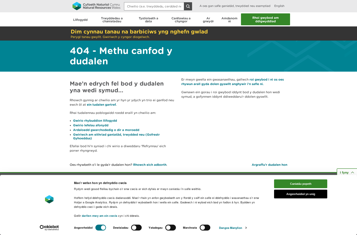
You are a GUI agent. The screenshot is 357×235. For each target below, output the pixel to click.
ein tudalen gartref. (102, 104)
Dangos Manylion (230, 228)
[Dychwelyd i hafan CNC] (96, 6)
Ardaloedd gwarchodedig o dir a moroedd (106, 130)
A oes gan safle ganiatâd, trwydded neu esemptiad (235, 6)
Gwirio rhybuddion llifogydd (95, 120)
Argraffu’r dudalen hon (269, 164)
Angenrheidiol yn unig (300, 194)
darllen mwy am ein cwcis (99, 216)
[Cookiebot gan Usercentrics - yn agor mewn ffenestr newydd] (49, 228)
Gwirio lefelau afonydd (90, 125)
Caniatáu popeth (300, 183)
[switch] (136, 228)
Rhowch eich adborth (149, 164)
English (279, 6)
